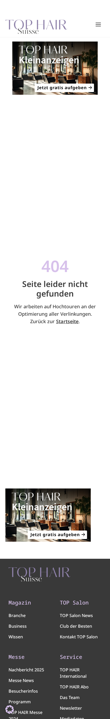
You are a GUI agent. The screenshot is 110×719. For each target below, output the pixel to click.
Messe (17, 657)
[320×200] (55, 68)
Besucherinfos (23, 691)
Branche (17, 615)
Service (71, 657)
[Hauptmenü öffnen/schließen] (98, 24)
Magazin (20, 602)
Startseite (67, 321)
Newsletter (71, 708)
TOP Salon (74, 602)
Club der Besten (76, 626)
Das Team (70, 697)
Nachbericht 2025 (26, 670)
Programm (20, 702)
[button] (9, 709)
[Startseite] (36, 25)
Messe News (21, 680)
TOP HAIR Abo (74, 687)
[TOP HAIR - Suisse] (39, 574)
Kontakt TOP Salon (79, 637)
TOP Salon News (76, 615)
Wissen (16, 637)
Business (18, 626)
